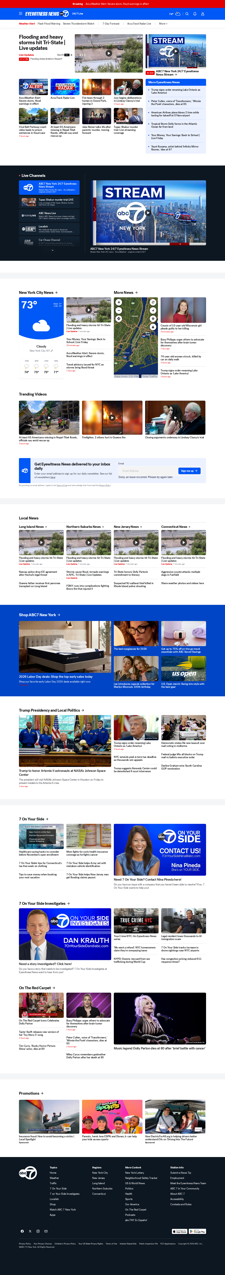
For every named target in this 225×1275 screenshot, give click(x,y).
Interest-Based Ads (128, 1244)
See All (62, 55)
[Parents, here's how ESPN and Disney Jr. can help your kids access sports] (112, 1117)
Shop (53, 1204)
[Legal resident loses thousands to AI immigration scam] (183, 920)
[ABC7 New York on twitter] (30, 1231)
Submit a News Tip (180, 1173)
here (52, 477)
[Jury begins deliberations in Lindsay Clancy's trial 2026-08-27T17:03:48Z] (128, 87)
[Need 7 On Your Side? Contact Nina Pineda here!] (160, 850)
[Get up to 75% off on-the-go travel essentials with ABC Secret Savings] (183, 633)
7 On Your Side (58, 1188)
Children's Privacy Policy (65, 1244)
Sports (128, 1199)
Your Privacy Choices (43, 1244)
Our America (132, 1204)
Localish (54, 1199)
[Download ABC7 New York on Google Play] (197, 1231)
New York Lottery (134, 1173)
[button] (20, 13)
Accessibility (177, 1199)
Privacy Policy (105, 485)
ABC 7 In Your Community (184, 1188)
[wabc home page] (28, 1172)
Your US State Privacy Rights (90, 1244)
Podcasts (130, 1215)
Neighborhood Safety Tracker (141, 1178)
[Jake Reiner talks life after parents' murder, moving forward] (96, 116)
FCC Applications (168, 1244)
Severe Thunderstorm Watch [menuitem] (78, 23)
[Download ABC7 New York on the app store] (180, 1231)
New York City (100, 1173)
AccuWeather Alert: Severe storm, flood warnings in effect (111, 4)
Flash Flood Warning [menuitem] (49, 23)
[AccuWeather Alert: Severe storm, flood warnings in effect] (33, 87)
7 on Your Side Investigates (64, 1194)
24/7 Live (77, 13)
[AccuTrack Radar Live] (65, 87)
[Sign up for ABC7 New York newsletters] (46, 1231)
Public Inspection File (148, 1244)
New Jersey (98, 1178)
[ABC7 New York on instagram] (38, 1231)
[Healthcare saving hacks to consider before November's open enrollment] (41, 836)
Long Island (98, 1183)
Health (128, 1194)
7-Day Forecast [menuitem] (110, 23)
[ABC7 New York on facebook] (22, 1231)
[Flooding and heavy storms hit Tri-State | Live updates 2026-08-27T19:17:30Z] (88, 309)
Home (53, 1173)
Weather (54, 1178)
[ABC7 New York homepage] (47, 13)
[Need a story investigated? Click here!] (65, 934)
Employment (177, 1178)
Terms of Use (61, 485)
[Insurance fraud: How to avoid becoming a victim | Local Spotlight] (49, 1117)
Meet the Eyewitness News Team (188, 1183)
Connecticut (99, 1194)
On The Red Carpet (135, 1209)
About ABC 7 (177, 1194)
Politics (129, 1188)
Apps (52, 1215)
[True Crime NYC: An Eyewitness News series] (136, 920)
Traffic (53, 1183)
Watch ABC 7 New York (63, 1209)
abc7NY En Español (136, 1220)
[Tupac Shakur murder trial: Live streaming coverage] (128, 116)
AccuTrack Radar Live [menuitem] (139, 23)
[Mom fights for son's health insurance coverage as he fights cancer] (88, 836)
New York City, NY (40, 350)
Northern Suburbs (102, 1188)
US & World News (135, 1183)
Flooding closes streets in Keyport (46, 59)
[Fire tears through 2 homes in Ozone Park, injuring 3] (96, 87)
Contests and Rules (180, 1204)
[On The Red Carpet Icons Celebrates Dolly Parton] (41, 1005)
